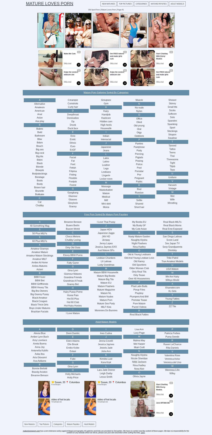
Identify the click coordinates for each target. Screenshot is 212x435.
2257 (143, 433)
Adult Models (177, 4)
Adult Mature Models (106, 322)
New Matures (108, 4)
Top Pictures (125, 4)
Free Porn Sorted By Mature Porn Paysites (106, 214)
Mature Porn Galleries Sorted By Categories (106, 92)
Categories (141, 4)
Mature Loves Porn (49, 3)
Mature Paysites (159, 4)
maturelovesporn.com (31, 431)
